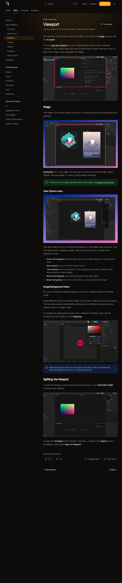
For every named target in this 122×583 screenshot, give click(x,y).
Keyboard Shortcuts (105, 182)
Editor (15, 10)
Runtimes (35, 10)
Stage (101, 36)
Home (8, 10)
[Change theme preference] (114, 4)
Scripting (24, 10)
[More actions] (116, 24)
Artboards (48, 172)
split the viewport (59, 45)
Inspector (77, 316)
